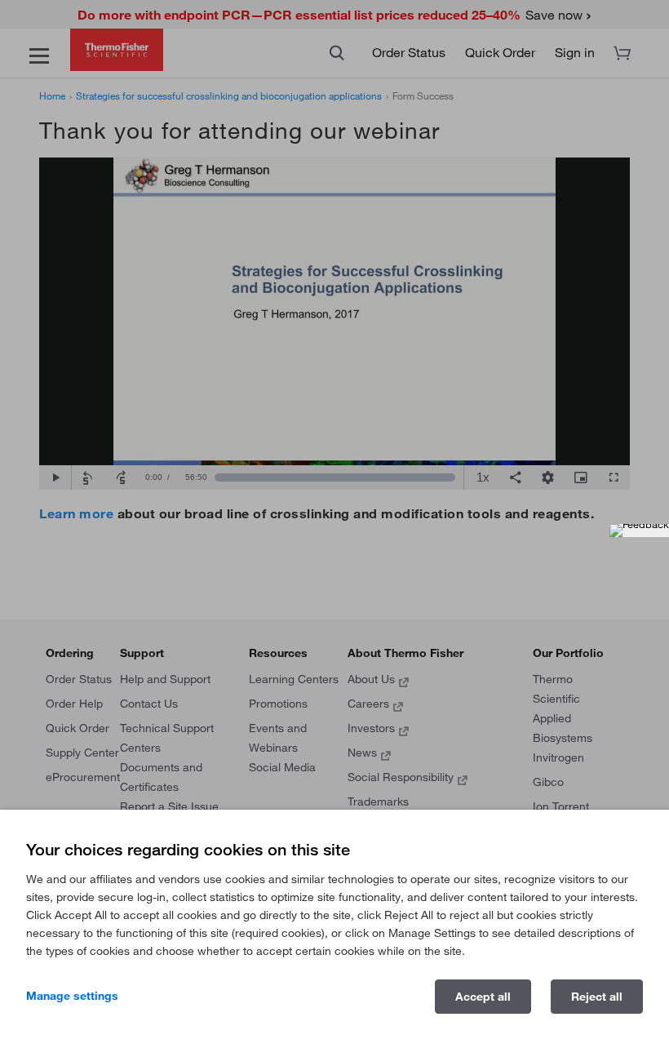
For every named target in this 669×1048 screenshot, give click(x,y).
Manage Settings (72, 995)
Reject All (596, 996)
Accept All (483, 996)
